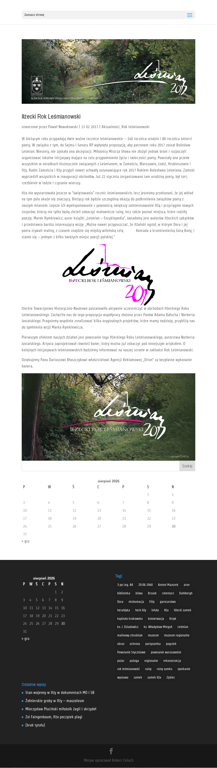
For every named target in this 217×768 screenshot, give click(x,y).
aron (186, 584)
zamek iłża (154, 677)
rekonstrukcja (172, 660)
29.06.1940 (145, 584)
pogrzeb (171, 643)
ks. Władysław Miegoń (158, 626)
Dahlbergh (185, 593)
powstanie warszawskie (166, 652)
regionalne (151, 660)
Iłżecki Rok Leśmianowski (51, 116)
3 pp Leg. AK (125, 584)
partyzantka (153, 643)
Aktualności (111, 127)
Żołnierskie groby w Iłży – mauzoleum (54, 701)
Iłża (166, 610)
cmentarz (168, 593)
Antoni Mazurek (168, 584)
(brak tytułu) (35, 725)
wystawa (122, 677)
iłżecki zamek (182, 610)
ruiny (148, 669)
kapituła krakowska (130, 618)
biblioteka (123, 593)
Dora (120, 601)
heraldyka (123, 610)
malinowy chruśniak (130, 635)
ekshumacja (136, 601)
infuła (155, 610)
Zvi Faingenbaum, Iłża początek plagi (53, 717)
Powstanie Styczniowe (131, 652)
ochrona (135, 643)
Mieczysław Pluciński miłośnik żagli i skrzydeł (60, 709)
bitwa (139, 593)
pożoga (134, 660)
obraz (120, 643)
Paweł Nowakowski (63, 127)
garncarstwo (168, 601)
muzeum (153, 635)
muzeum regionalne (176, 635)
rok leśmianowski (128, 669)
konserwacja (156, 618)
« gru (25, 541)
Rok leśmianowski (135, 127)
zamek (138, 677)
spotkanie (184, 669)
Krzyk (172, 618)
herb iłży (140, 610)
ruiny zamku (164, 669)
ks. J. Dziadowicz (127, 626)
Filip (152, 601)
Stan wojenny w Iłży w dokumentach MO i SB (59, 692)
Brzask (152, 593)
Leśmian (183, 626)
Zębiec (170, 677)
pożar (120, 660)
